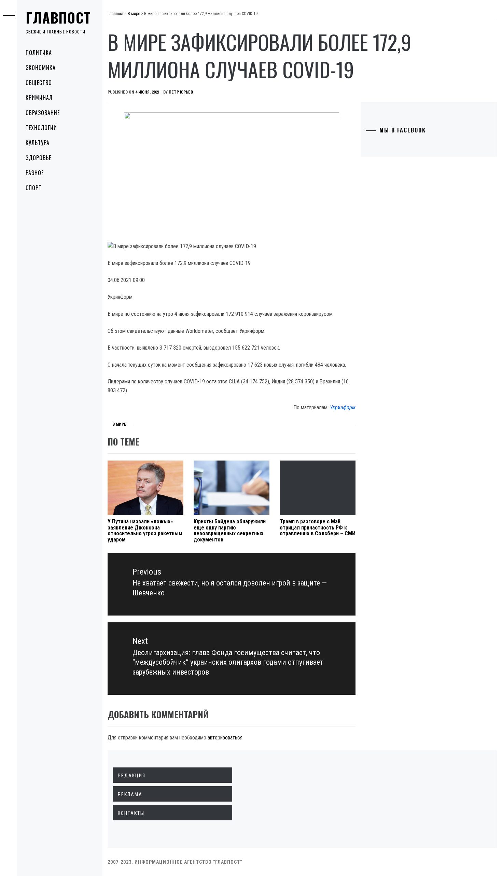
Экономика (41, 67)
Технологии (41, 128)
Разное (35, 173)
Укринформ (342, 407)
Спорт (34, 188)
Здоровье (38, 158)
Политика (39, 52)
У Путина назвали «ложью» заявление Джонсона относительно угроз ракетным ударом (145, 530)
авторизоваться (225, 737)
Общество (39, 83)
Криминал (39, 98)
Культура (38, 143)
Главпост (58, 17)
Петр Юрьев (181, 92)
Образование (43, 113)
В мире (119, 424)
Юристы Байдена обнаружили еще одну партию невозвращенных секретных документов (230, 530)
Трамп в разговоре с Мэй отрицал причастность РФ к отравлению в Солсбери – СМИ (317, 527)
